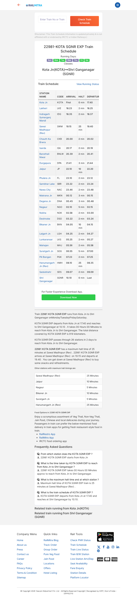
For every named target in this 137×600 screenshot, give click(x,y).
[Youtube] (108, 546)
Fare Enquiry (77, 568)
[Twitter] (99, 546)
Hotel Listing (50, 572)
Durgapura (45, 163)
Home (20, 540)
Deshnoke (44, 218)
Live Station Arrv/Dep (82, 558)
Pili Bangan (45, 257)
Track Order (50, 544)
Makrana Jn (45, 195)
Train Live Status (79, 549)
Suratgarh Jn (46, 251)
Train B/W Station (79, 554)
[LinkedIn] (117, 546)
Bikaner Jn (45, 224)
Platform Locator (79, 577)
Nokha (42, 212)
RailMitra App (46, 437)
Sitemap (21, 577)
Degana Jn (45, 201)
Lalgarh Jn (44, 233)
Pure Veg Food (51, 554)
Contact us (23, 554)
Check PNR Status (80, 540)
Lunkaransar (46, 239)
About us (22, 544)
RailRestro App (47, 434)
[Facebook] (104, 546)
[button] (68, 295)
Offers (47, 568)
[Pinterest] (98, 550)
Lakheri (43, 108)
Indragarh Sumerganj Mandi (45, 117)
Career (20, 558)
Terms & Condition (27, 572)
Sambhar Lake (47, 184)
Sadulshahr (45, 272)
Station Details (78, 572)
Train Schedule (78, 544)
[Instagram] (113, 546)
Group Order (50, 549)
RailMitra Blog (51, 540)
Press (20, 549)
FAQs (20, 563)
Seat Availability (79, 563)
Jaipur (42, 169)
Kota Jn (43, 102)
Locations (49, 563)
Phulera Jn (45, 178)
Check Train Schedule (84, 21)
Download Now (68, 297)
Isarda (42, 148)
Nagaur (43, 207)
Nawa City (44, 189)
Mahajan (44, 245)
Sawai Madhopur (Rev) (44, 129)
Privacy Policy (24, 568)
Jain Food (49, 558)
